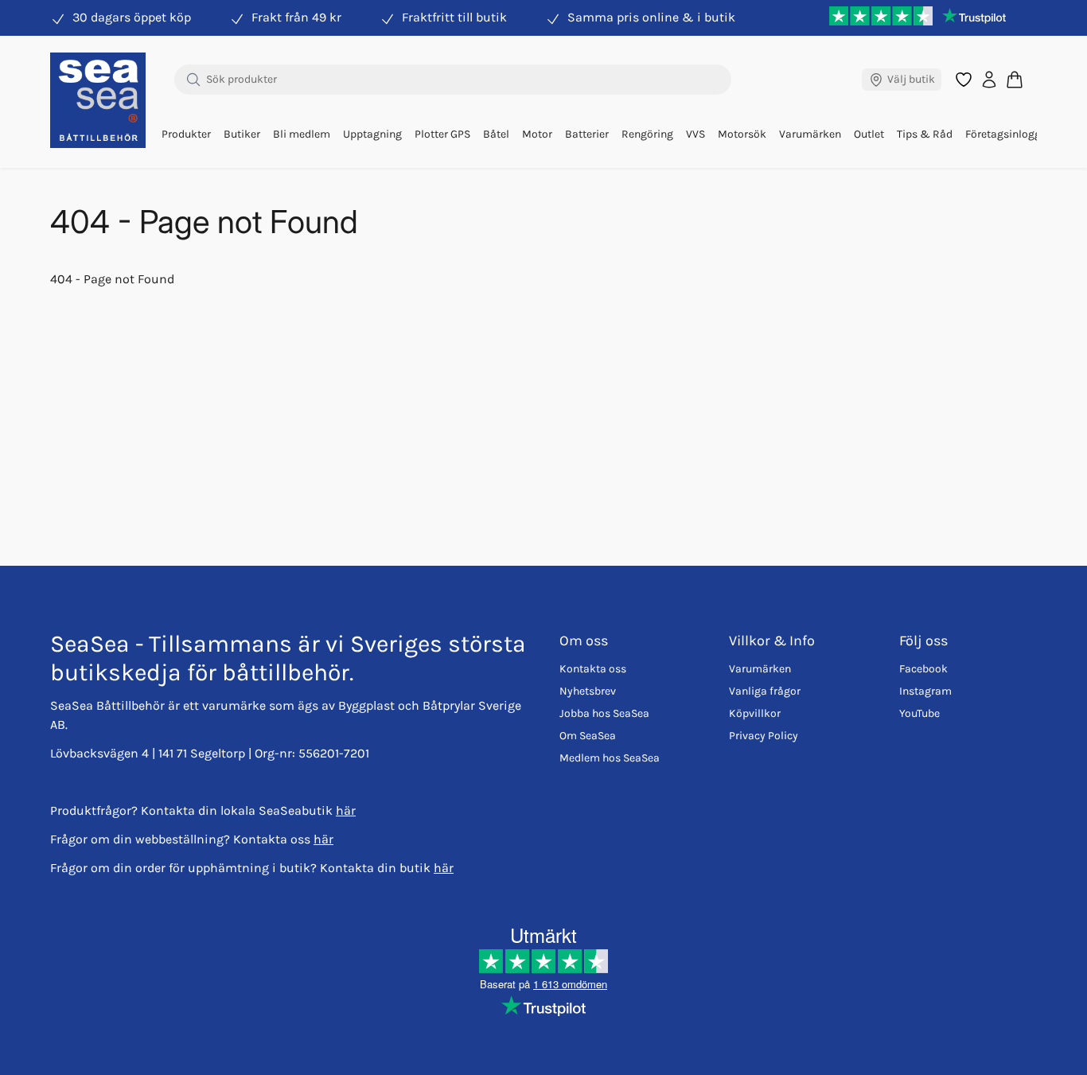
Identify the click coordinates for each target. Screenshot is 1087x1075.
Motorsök (742, 134)
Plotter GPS (442, 134)
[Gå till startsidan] (98, 100)
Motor (537, 134)
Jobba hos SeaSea (604, 713)
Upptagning (372, 134)
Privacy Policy (763, 735)
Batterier (587, 134)
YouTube (919, 713)
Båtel (496, 134)
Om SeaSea (587, 735)
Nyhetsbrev (587, 691)
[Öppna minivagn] (1014, 79)
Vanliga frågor (765, 691)
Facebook (923, 669)
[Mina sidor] (989, 79)
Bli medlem (301, 134)
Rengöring (647, 134)
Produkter (186, 134)
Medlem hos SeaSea (609, 758)
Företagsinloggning (1014, 134)
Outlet (869, 134)
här (346, 810)
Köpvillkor (755, 713)
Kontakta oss (592, 669)
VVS (695, 134)
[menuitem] (186, 134)
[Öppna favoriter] (963, 79)
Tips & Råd (925, 134)
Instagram (925, 691)
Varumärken (810, 134)
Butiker (242, 134)
